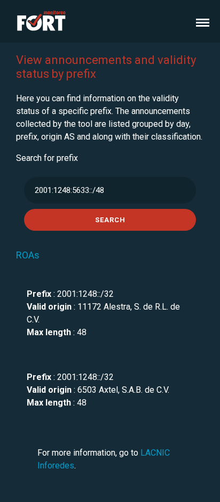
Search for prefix (47, 158)
